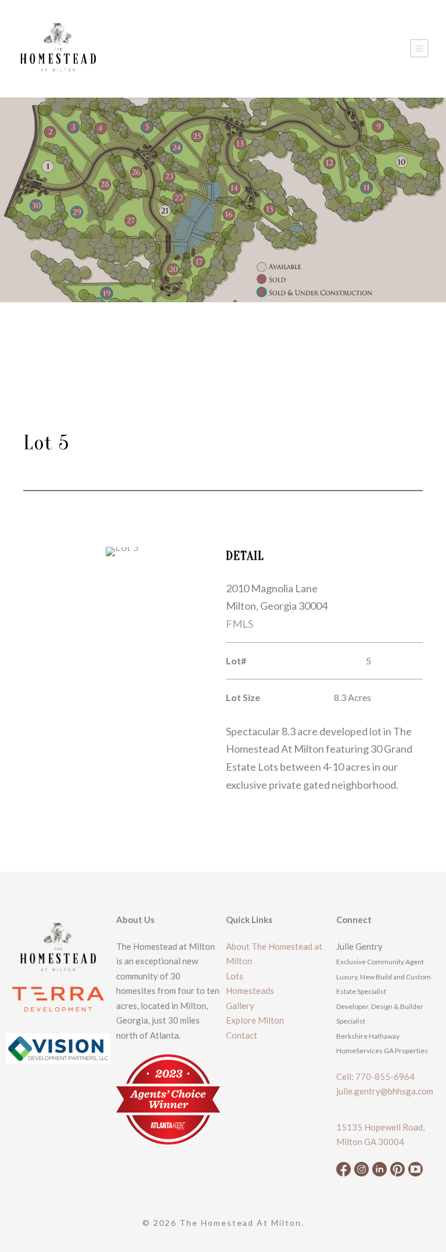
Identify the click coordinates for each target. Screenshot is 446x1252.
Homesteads (250, 990)
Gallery (240, 1005)
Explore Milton (255, 1020)
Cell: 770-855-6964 (375, 1076)
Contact (241, 1035)
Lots (234, 976)
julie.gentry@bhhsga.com (384, 1091)
